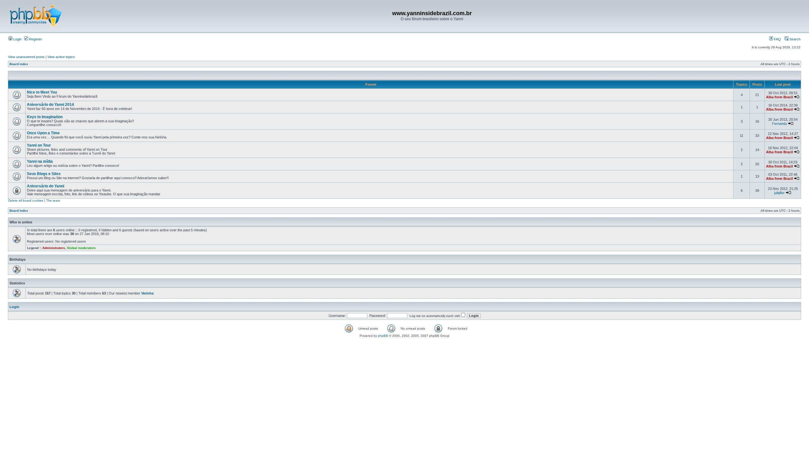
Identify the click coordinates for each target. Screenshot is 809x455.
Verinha (147, 293)
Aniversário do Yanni (45, 186)
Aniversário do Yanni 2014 (50, 104)
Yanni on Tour (39, 145)
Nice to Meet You (42, 92)
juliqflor (779, 193)
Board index (18, 64)
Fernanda (779, 123)
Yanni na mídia (40, 161)
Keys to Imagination (45, 117)
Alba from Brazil (779, 97)
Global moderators (81, 248)
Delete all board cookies (25, 200)
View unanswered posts (26, 57)
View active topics (61, 57)
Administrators (53, 248)
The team (53, 200)
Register (35, 39)
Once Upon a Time (43, 133)
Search (794, 39)
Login (16, 39)
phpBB (383, 335)
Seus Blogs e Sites (44, 174)
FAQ (777, 39)
